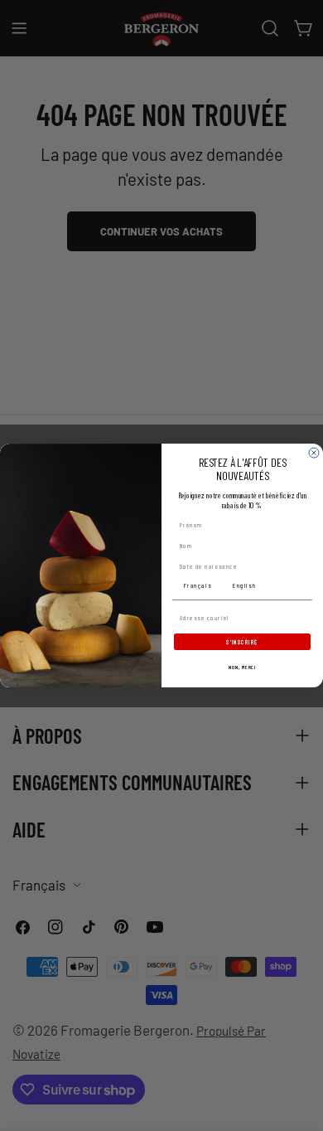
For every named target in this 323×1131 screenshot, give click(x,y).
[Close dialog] (314, 453)
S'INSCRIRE (242, 642)
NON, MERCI (243, 667)
